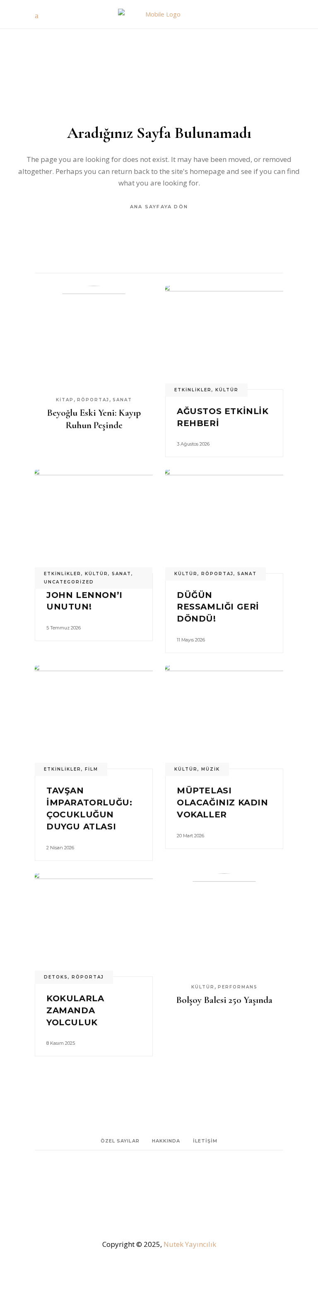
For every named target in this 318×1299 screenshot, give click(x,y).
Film (91, 769)
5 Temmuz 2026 (63, 628)
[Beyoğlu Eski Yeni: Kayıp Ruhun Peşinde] (94, 337)
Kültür (226, 390)
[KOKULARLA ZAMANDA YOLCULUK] (94, 924)
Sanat (122, 399)
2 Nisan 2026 (60, 848)
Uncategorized (69, 582)
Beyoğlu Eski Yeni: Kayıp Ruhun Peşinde (94, 419)
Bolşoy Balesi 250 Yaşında (224, 1000)
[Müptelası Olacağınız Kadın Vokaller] (224, 717)
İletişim (205, 1141)
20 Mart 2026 (190, 836)
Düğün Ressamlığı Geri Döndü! (218, 607)
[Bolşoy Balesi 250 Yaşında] (224, 924)
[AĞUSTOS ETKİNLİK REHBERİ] (224, 337)
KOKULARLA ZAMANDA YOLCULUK (75, 1010)
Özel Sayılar (120, 1141)
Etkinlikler (193, 390)
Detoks (56, 977)
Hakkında (166, 1141)
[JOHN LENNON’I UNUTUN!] (94, 521)
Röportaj (93, 399)
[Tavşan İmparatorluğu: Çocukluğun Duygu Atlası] (94, 717)
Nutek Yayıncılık (190, 1244)
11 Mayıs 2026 (191, 640)
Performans (238, 987)
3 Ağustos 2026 (193, 444)
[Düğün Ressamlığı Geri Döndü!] (224, 521)
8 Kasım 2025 (60, 1043)
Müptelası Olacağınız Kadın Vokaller (222, 802)
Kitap (65, 399)
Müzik (210, 769)
